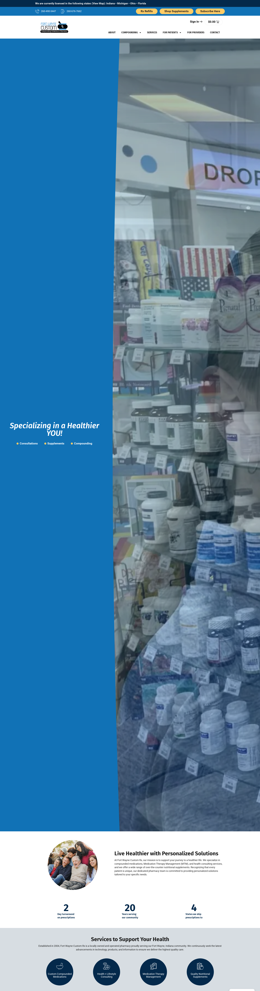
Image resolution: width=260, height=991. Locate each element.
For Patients (170, 32)
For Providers (195, 32)
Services (152, 32)
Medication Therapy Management (153, 975)
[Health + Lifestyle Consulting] (106, 966)
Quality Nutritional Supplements (200, 975)
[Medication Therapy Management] (153, 966)
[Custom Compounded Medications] (59, 966)
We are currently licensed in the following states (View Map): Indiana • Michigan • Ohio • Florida (90, 3)
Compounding (129, 32)
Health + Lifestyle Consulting (106, 975)
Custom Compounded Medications (60, 975)
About (112, 32)
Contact (215, 32)
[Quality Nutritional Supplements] (200, 966)
